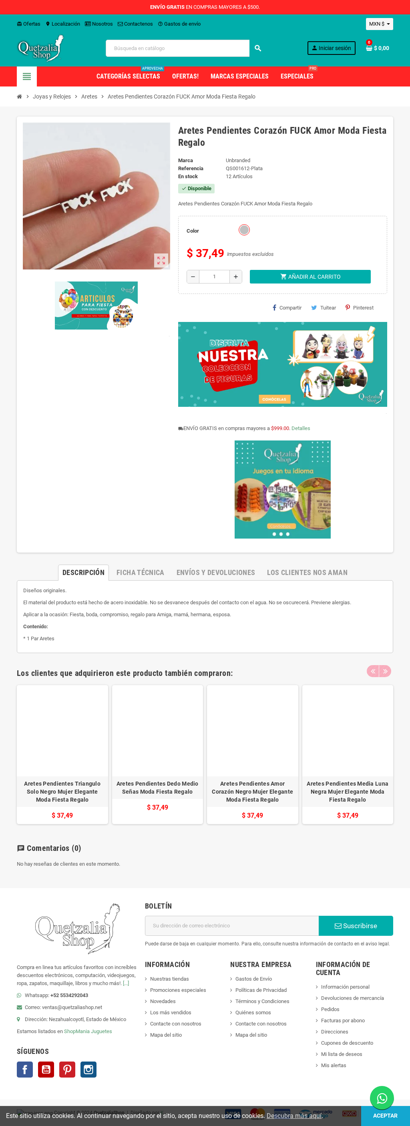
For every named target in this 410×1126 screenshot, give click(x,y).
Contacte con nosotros (175, 1024)
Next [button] (385, 671)
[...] (126, 983)
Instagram (88, 1070)
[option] (62, 754)
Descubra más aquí (294, 1116)
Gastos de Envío (253, 979)
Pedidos (330, 1009)
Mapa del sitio (166, 1035)
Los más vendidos (170, 1012)
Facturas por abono (343, 1020)
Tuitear (328, 308)
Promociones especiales (178, 990)
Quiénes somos (253, 1012)
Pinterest (363, 308)
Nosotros (102, 24)
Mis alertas (333, 1065)
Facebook (25, 1070)
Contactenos (138, 24)
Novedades (163, 1001)
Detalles (300, 428)
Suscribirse (359, 926)
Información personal (345, 987)
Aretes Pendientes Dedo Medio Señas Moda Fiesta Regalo (158, 787)
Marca (185, 160)
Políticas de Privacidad (261, 990)
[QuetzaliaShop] (41, 48)
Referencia (190, 168)
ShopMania (77, 1031)
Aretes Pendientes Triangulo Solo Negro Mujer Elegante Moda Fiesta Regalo (62, 791)
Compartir (290, 308)
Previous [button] (373, 671)
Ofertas (28, 24)
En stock (188, 176)
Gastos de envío (179, 24)
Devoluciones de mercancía (352, 998)
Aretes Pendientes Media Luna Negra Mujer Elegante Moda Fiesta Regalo (347, 791)
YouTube (46, 1070)
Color (193, 231)
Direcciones (334, 1032)
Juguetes (101, 1031)
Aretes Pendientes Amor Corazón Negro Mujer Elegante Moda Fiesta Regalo (252, 791)
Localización (62, 24)
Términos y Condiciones (262, 1001)
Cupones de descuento (347, 1043)
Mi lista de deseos (341, 1054)
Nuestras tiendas (169, 979)
